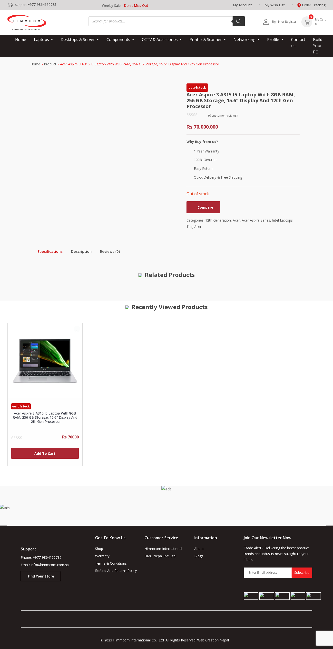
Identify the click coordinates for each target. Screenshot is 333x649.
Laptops (42, 39)
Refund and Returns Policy (116, 570)
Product (50, 64)
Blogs (198, 556)
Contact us (298, 43)
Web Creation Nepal (215, 640)
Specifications (50, 251)
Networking (245, 39)
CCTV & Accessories (160, 39)
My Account (242, 5)
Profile (273, 39)
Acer (236, 220)
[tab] (50, 251)
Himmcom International (163, 548)
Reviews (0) (110, 251)
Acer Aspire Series (256, 220)
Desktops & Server (78, 39)
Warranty (102, 556)
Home (20, 39)
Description (81, 251)
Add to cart (44, 453)
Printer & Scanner (206, 39)
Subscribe (302, 572)
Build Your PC (317, 46)
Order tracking (314, 5)
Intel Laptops (282, 220)
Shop (99, 548)
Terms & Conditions (111, 563)
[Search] (239, 21)
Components (119, 39)
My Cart (320, 19)
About (199, 548)
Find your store (41, 576)
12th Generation (218, 220)
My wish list (274, 5)
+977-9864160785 (42, 4)
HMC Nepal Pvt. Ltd (160, 556)
